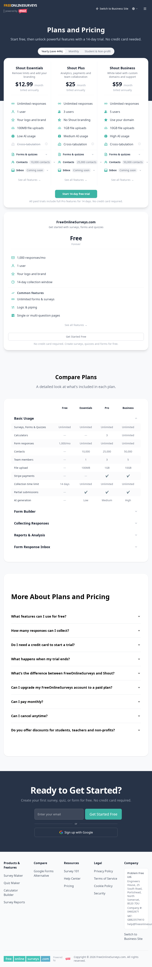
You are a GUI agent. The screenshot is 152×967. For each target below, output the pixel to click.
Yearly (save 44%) (52, 51)
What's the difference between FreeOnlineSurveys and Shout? (63, 673)
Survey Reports (14, 902)
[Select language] (134, 8)
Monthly (74, 51)
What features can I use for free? (38, 616)
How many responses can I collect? (40, 630)
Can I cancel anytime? (29, 716)
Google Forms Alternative (44, 873)
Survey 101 (71, 871)
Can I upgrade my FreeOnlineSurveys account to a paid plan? (61, 687)
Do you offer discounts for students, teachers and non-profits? (63, 730)
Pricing (69, 886)
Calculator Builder (11, 892)
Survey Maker (13, 876)
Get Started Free (76, 336)
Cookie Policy (103, 886)
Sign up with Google (79, 832)
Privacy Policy (103, 871)
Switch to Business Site (114, 8)
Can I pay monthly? (27, 701)
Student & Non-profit (98, 51)
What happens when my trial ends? (40, 659)
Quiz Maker (12, 883)
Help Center (72, 879)
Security (99, 893)
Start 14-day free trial (76, 194)
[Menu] (145, 8)
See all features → (29, 180)
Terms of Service (105, 879)
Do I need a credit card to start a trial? (43, 645)
